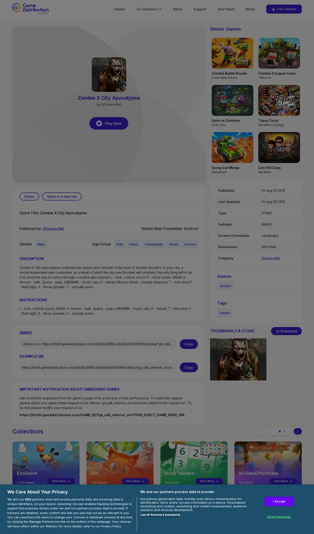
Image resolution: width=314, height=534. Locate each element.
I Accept (279, 501)
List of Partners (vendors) (160, 515)
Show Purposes (279, 517)
